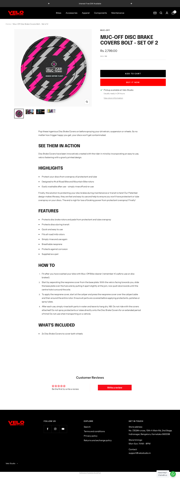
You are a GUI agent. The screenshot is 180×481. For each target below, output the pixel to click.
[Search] (161, 13)
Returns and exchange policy (98, 440)
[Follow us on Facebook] (47, 429)
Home (8, 24)
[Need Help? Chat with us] (173, 474)
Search (87, 426)
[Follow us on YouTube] (63, 429)
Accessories (71, 13)
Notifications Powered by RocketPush (90, 473)
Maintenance (117, 13)
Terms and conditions (94, 431)
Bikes (58, 13)
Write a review (114, 387)
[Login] (167, 13)
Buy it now (133, 82)
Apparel (86, 13)
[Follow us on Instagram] (55, 429)
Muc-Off (105, 30)
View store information (113, 98)
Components (100, 13)
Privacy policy (90, 435)
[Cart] (173, 13)
